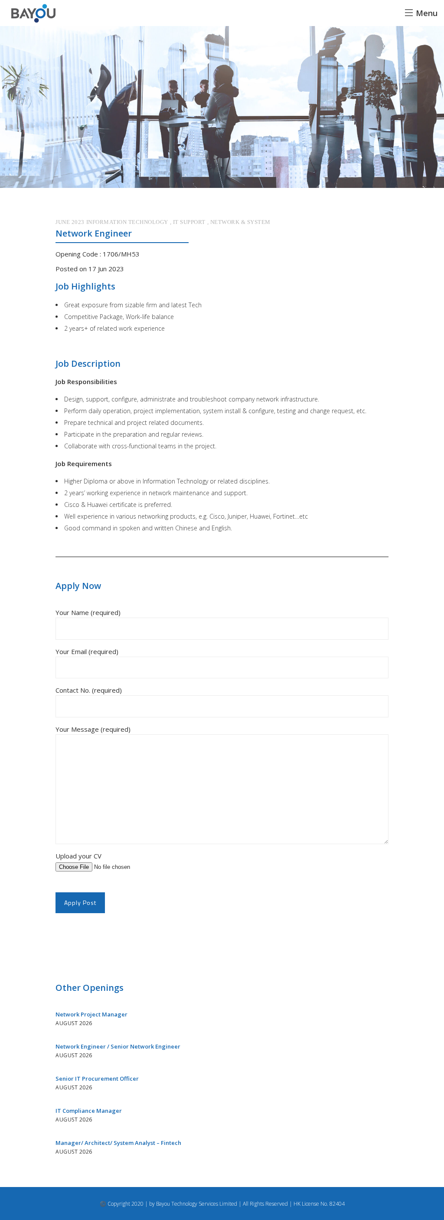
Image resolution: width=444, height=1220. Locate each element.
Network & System (240, 222)
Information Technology (127, 222)
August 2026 (74, 1023)
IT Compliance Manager (89, 1111)
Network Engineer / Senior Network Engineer (118, 1046)
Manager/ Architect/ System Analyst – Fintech (118, 1143)
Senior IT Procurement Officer (97, 1078)
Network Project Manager (91, 1014)
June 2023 (70, 222)
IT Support (189, 222)
